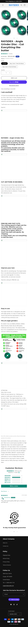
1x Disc (4, 63)
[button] (2, 5)
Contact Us (5, 546)
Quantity (3, 70)
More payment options (14, 85)
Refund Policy (6, 558)
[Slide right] (17, 38)
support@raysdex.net (8, 585)
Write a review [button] (14, 486)
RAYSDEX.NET (16, 624)
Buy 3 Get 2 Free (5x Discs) (9, 66)
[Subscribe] (23, 594)
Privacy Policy (6, 561)
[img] (4, 495)
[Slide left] (10, 38)
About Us (5, 542)
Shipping (2, 58)
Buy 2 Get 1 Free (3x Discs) (17, 63)
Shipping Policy (6, 555)
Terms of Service (7, 565)
